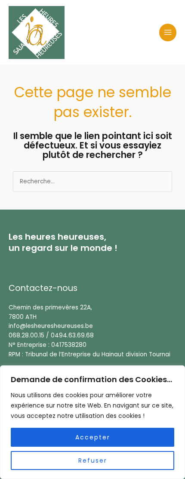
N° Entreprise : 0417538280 (47, 345)
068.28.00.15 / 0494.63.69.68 (51, 335)
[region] (92, 422)
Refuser (92, 460)
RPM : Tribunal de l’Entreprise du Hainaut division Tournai (89, 354)
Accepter (92, 437)
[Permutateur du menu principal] (168, 32)
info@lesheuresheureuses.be (51, 326)
